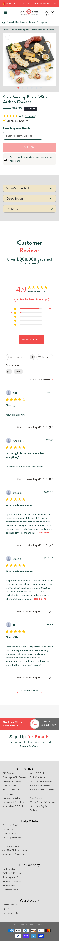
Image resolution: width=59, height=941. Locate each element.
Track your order (10, 912)
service (18, 371)
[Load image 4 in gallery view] (32, 88)
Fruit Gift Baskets (38, 777)
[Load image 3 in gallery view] (27, 88)
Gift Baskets (8, 773)
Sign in (5, 908)
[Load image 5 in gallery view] (36, 88)
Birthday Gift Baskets (12, 781)
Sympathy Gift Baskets (13, 802)
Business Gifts (9, 785)
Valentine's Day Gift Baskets (39, 808)
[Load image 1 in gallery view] (18, 88)
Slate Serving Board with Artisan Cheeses (33, 29)
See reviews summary (17, 120)
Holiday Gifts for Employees (10, 791)
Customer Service (11, 825)
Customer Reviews (11, 889)
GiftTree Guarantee (11, 881)
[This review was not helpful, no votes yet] (50, 427)
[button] (5, 12)
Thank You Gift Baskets (41, 781)
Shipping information (12, 837)
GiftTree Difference (11, 873)
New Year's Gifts (37, 797)
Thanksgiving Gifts (11, 797)
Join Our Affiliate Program (15, 850)
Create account (9, 904)
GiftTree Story (9, 869)
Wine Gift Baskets (38, 773)
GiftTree (25, 924)
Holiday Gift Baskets (40, 785)
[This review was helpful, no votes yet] (44, 427)
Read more (43, 532)
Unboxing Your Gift (11, 877)
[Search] (3, 22)
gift (9, 371)
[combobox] (29, 22)
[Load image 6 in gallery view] (41, 88)
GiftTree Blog (8, 885)
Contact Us (7, 829)
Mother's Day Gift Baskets (42, 802)
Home (6, 29)
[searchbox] (17, 357)
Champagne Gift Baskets (14, 777)
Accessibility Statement (13, 854)
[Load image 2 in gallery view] (22, 88)
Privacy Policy (9, 841)
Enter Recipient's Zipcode (16, 128)
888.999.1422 (48, 725)
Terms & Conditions (12, 845)
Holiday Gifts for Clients (42, 789)
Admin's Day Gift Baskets (14, 806)
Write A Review (31, 339)
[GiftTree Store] (29, 12)
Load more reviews (29, 690)
